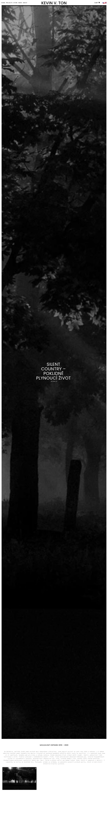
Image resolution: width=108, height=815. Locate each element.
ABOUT (25, 3)
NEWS (20, 3)
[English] (106, 2)
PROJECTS (9, 3)
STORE (15, 3)
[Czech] (104, 2)
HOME (3, 3)
